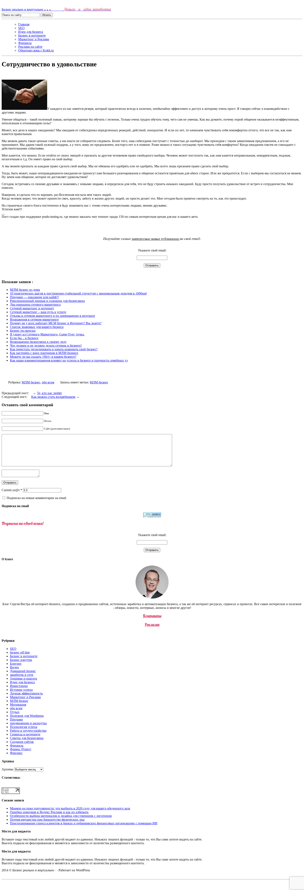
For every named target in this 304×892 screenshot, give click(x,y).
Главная (23, 24)
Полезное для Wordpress (27, 715)
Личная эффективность (26, 693)
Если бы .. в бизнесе (24, 338)
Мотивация (18, 704)
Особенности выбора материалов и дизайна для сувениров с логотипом (61, 816)
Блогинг (16, 663)
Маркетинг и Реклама (33, 39)
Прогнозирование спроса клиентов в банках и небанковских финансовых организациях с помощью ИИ (83, 823)
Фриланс (16, 753)
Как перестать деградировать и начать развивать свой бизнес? (54, 349)
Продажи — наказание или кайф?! (34, 297)
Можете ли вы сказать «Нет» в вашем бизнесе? (43, 356)
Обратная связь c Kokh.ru (36, 50)
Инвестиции (19, 686)
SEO (21, 28)
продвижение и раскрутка (28, 723)
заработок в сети (21, 674)
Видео (14, 667)
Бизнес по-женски (23, 330)
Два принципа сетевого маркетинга (35, 304)
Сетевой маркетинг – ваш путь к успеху (38, 312)
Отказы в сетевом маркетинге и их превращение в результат (52, 315)
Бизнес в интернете (32, 35)
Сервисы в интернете (25, 734)
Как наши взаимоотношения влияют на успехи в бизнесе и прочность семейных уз (69, 360)
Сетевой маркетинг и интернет (32, 308)
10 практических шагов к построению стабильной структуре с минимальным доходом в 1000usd (78, 293)
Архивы (7, 769)
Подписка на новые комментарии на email (36, 498)
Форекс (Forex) (20, 749)
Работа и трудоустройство (28, 730)
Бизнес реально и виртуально (56, 9)
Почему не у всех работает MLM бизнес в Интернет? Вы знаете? (56, 323)
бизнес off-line (20, 652)
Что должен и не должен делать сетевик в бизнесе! (46, 345)
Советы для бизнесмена (26, 738)
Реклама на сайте (30, 46)
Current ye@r (12, 490)
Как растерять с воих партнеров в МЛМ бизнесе (44, 353)
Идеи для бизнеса (30, 32)
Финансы (25, 43)
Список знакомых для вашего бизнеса (36, 327)
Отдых (14, 712)
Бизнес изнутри (21, 660)
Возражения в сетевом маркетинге (34, 319)
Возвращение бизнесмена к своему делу (38, 342)
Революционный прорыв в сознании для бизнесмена (47, 301)
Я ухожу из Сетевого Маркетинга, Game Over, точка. (47, 334)
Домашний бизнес (23, 671)
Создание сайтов (22, 742)
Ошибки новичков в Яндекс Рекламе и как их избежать (49, 812)
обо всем (48, 382)
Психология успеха (23, 727)
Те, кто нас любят (49, 393)
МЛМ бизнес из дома (25, 289)
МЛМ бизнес (31, 382)
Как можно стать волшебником (53, 397)
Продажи (16, 719)
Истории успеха (21, 689)
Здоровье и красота (23, 678)
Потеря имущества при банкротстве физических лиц (47, 819)
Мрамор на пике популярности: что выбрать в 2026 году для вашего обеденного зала (70, 808)
